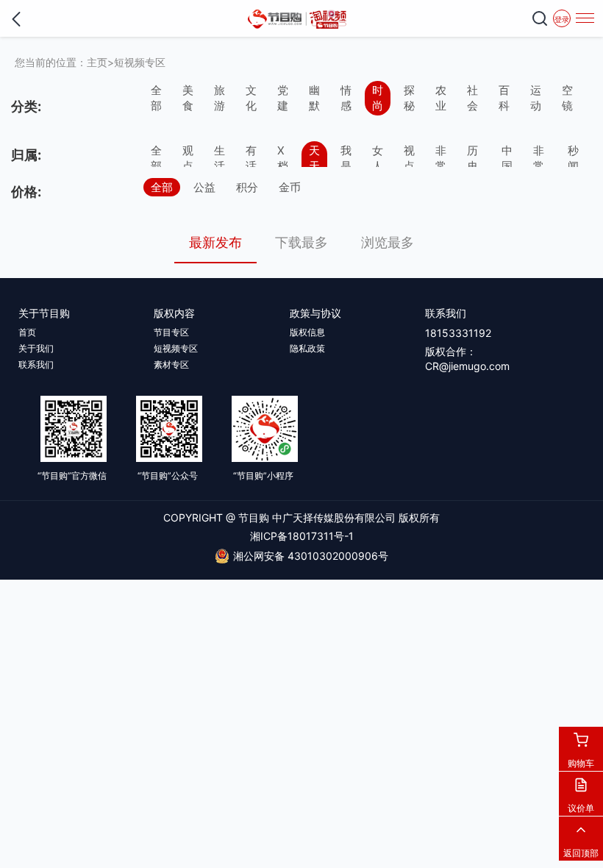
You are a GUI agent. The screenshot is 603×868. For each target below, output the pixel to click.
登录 (561, 19)
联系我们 (36, 364)
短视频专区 (139, 62)
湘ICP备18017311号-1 (302, 536)
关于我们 (36, 348)
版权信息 (307, 332)
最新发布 (215, 242)
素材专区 (171, 364)
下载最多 (301, 242)
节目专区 (171, 332)
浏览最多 (387, 242)
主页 (97, 62)
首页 (27, 332)
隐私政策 (307, 348)
